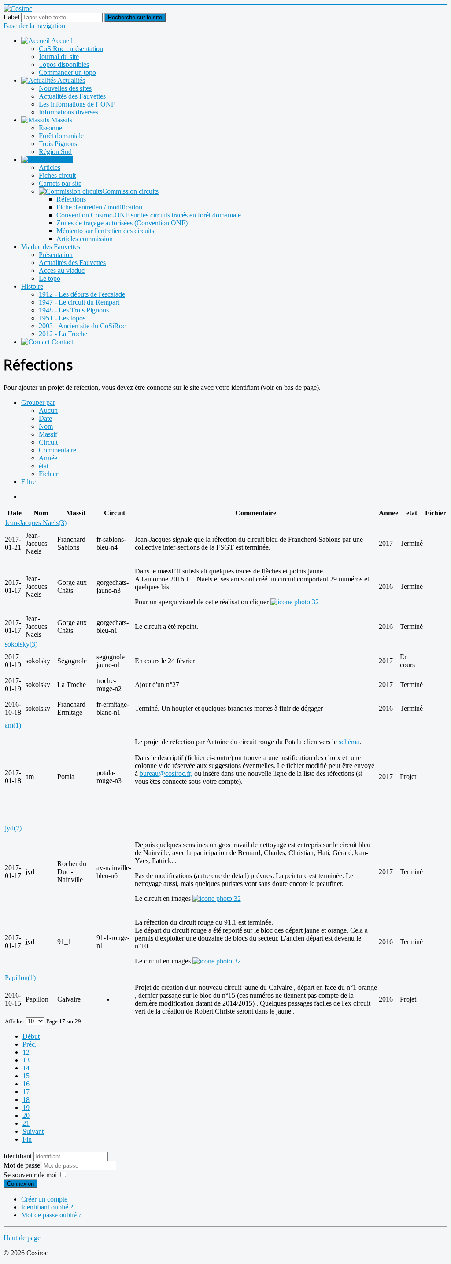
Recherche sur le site (135, 17)
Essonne (50, 128)
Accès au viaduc (62, 270)
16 (26, 1084)
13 (26, 1060)
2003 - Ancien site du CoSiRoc (82, 326)
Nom (46, 426)
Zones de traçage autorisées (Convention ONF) (122, 223)
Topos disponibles (64, 64)
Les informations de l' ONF (77, 104)
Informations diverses (68, 112)
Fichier (48, 474)
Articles (49, 167)
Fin (27, 1139)
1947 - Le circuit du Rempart (79, 302)
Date (45, 418)
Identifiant (18, 1156)
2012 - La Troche (63, 334)
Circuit (48, 442)
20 (26, 1115)
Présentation (56, 254)
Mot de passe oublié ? (51, 1215)
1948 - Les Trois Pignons (74, 310)
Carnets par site (60, 183)
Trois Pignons (58, 143)
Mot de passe (23, 1165)
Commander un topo (67, 72)
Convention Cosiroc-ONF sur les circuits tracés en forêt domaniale (148, 215)
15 (26, 1076)
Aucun (48, 410)
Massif (48, 434)
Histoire (32, 286)
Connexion (20, 1183)
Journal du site (59, 56)
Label (11, 17)
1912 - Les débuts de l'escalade (82, 294)
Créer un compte (44, 1199)
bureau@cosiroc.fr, (166, 773)
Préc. (29, 1044)
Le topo (49, 278)
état (43, 466)
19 (26, 1107)
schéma (349, 742)
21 (26, 1123)
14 (26, 1068)
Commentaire (57, 450)
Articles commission (84, 239)
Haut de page (22, 1238)
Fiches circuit (57, 175)
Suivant (33, 1131)
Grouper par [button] (38, 402)
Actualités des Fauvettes (72, 96)
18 (26, 1099)
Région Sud (55, 151)
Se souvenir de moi (30, 1175)
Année (48, 458)
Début (31, 1036)
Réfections (71, 199)
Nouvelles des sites (65, 88)
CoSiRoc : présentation (71, 48)
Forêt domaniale (61, 136)
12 (26, 1052)
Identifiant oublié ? (47, 1207)
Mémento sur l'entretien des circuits (105, 231)
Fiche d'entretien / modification (99, 207)
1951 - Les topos (62, 318)
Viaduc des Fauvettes (50, 246)
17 (26, 1091)
